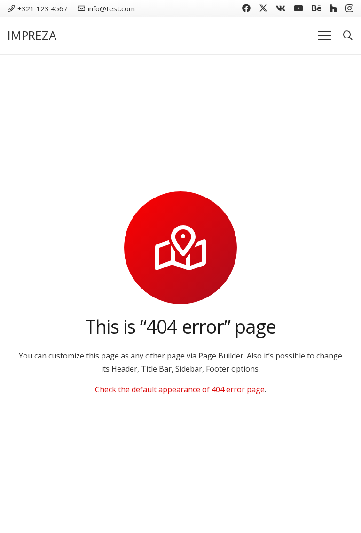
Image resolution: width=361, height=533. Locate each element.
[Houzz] (333, 8)
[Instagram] (349, 8)
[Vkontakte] (280, 8)
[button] (347, 35)
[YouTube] (298, 8)
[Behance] (316, 8)
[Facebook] (246, 8)
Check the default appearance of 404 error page (180, 389)
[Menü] (324, 35)
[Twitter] (263, 8)
